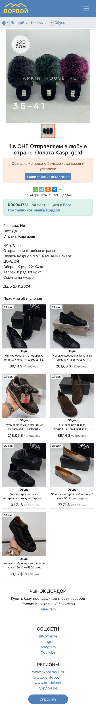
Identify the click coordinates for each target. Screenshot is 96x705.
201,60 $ (72, 366)
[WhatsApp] (35, 189)
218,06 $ (24, 435)
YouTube (48, 652)
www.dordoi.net (48, 682)
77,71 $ (72, 504)
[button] (48, 699)
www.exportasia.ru (48, 672)
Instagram (48, 641)
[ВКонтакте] (54, 189)
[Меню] (86, 8)
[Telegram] (41, 189)
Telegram (48, 609)
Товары (37, 23)
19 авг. (8, 515)
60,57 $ (24, 574)
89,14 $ (24, 366)
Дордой (17, 22)
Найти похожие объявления (48, 177)
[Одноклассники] (48, 189)
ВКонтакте (48, 636)
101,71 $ (24, 504)
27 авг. (8, 307)
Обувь (59, 22)
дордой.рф (48, 688)
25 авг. (56, 445)
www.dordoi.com (48, 677)
